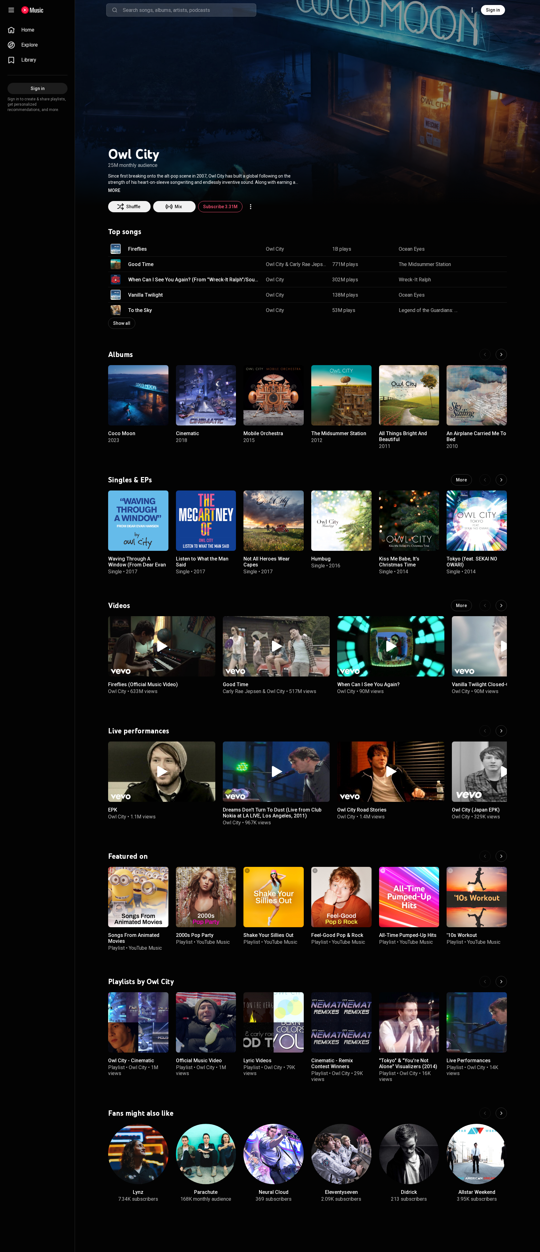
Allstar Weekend (476, 1192)
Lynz (138, 1192)
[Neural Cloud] (273, 1154)
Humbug (321, 559)
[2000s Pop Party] (206, 897)
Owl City (275, 249)
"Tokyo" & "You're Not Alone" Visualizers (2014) (408, 1063)
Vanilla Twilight (145, 295)
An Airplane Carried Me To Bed (476, 436)
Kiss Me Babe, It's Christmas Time (399, 562)
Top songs (124, 231)
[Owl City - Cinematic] (138, 1022)
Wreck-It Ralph (415, 280)
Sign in (493, 10)
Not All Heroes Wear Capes (266, 562)
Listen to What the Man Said (202, 562)
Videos (119, 605)
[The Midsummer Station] (341, 395)
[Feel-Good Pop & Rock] (341, 897)
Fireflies (137, 249)
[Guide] (11, 10)
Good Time (140, 264)
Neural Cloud (273, 1192)
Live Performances (469, 1060)
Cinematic (187, 433)
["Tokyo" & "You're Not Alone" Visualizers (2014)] (409, 1022)
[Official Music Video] (206, 1022)
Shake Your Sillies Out (268, 935)
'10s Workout (462, 935)
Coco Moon (121, 433)
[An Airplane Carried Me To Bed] (477, 395)
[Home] (32, 10)
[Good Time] (276, 646)
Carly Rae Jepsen (309, 264)
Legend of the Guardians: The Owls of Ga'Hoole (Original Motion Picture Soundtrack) (430, 310)
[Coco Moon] (138, 395)
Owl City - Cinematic (131, 1060)
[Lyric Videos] (273, 1022)
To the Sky (140, 310)
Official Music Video (199, 1060)
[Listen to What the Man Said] (206, 520)
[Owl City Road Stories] (390, 772)
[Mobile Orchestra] (273, 395)
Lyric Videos (257, 1060)
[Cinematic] (206, 395)
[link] (37, 30)
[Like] (470, 248)
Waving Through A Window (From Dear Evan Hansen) (137, 565)
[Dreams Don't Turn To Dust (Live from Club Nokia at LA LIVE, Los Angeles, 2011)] (276, 772)
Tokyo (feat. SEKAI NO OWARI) (472, 562)
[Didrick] (409, 1154)
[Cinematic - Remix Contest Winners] (341, 1022)
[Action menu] (250, 206)
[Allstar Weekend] (477, 1154)
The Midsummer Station (425, 264)
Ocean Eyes (412, 249)
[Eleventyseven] (341, 1154)
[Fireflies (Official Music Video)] (161, 646)
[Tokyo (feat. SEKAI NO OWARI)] (477, 520)
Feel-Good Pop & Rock (337, 935)
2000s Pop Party (194, 935)
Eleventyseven (341, 1192)
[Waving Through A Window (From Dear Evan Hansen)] (138, 520)
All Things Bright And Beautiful (403, 436)
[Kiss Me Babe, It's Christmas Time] (409, 520)
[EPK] (161, 772)
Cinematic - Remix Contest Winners (332, 1063)
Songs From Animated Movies (133, 938)
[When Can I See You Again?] (390, 646)
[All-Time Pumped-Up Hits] (409, 897)
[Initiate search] (115, 10)
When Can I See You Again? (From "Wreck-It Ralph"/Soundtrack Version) (194, 280)
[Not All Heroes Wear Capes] (273, 520)
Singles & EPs (130, 479)
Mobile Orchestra (263, 433)
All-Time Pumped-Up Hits (408, 935)
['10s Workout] (477, 897)
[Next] (501, 354)
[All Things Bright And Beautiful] (409, 395)
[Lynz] (138, 1154)
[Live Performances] (477, 1022)
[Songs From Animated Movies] (138, 897)
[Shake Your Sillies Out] (273, 897)
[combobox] (189, 10)
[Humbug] (341, 520)
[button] (114, 190)
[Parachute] (206, 1154)
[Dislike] (482, 248)
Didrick (409, 1192)
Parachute (206, 1192)
